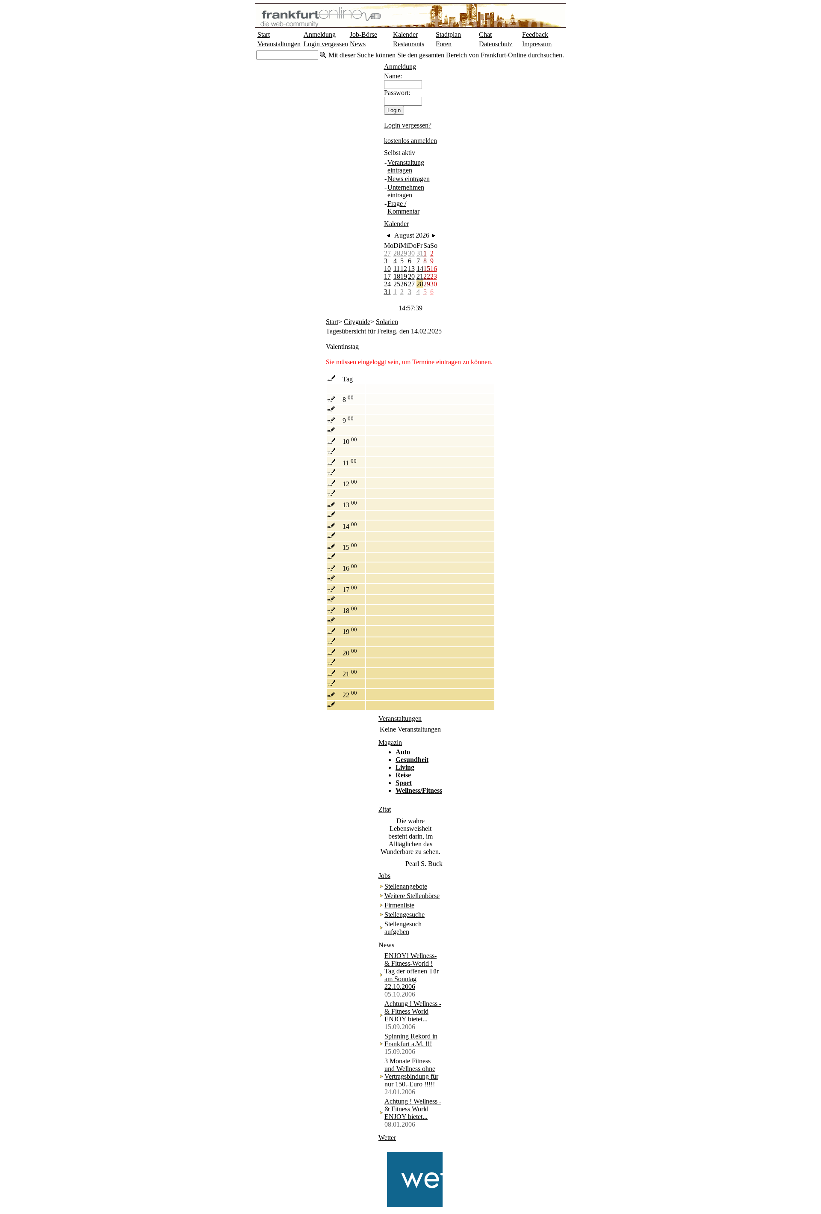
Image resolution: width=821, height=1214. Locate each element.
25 (396, 284)
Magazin (390, 742)
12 (403, 268)
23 (433, 276)
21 (419, 276)
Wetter (387, 1137)
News (358, 44)
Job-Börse (363, 34)
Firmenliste (399, 905)
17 (387, 276)
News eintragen (408, 178)
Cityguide (357, 321)
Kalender (405, 34)
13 (411, 268)
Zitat (384, 809)
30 (411, 253)
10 (387, 268)
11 (396, 268)
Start (263, 34)
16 (433, 268)
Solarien (387, 321)
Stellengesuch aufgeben (403, 927)
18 (396, 276)
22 (426, 276)
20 (411, 276)
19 (403, 276)
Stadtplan (448, 34)
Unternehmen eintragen (405, 191)
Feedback (535, 34)
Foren (444, 44)
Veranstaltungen (279, 44)
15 (426, 268)
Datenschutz (495, 44)
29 (403, 253)
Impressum (537, 44)
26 (403, 284)
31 (419, 253)
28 (396, 253)
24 (387, 284)
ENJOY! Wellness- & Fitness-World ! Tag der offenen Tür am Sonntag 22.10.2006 (411, 971)
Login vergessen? (407, 125)
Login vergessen (326, 44)
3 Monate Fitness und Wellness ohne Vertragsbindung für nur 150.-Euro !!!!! (411, 1072)
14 (419, 268)
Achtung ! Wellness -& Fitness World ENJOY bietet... (412, 1011)
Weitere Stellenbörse (412, 895)
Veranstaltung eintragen (405, 166)
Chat (485, 34)
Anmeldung (320, 34)
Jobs (384, 875)
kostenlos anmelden (410, 140)
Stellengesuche (404, 914)
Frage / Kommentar (403, 207)
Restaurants (408, 44)
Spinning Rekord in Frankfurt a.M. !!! (410, 1039)
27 (387, 253)
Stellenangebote (405, 886)
